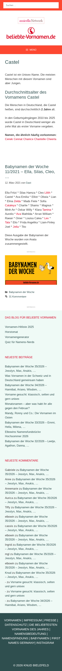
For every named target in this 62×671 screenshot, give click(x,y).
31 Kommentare (17, 296)
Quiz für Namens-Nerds (19, 342)
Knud (8, 572)
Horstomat (11, 331)
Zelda (17, 201)
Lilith (47, 192)
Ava (18, 213)
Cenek (9, 139)
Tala (7, 222)
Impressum (33, 620)
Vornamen (12, 620)
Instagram (45, 642)
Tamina (46, 209)
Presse (50, 620)
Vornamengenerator (17, 337)
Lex (46, 218)
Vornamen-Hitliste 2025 (19, 326)
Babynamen (40, 638)
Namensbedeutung (30, 633)
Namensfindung (15, 638)
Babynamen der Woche (21, 292)
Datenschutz (16, 624)
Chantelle (40, 139)
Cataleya (10, 205)
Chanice (28, 139)
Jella (16, 226)
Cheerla (51, 139)
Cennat (18, 139)
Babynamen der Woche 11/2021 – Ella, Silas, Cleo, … (30, 171)
